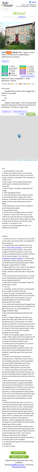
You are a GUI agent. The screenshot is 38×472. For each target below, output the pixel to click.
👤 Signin (32, 2)
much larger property (14, 247)
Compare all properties (27, 76)
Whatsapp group (19, 467)
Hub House (22, 17)
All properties (20, 111)
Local (22, 114)
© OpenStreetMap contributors (29, 160)
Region (31, 114)
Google (6, 111)
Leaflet (14, 160)
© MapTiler (19, 160)
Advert (5, 61)
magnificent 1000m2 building (12, 258)
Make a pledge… (19, 456)
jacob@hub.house (17, 464)
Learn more (18, 452)
